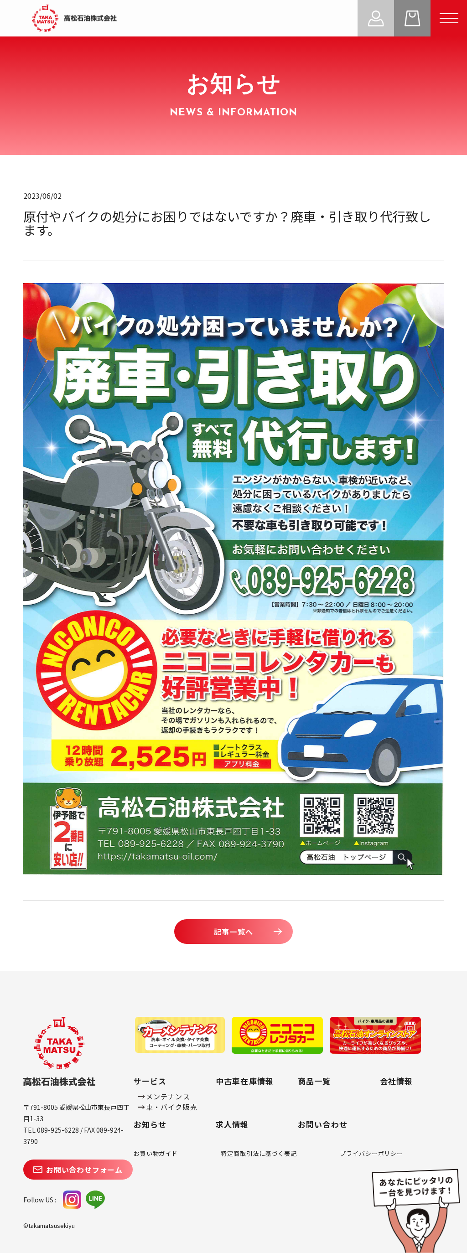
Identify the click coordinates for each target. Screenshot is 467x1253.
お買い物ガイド (156, 1153)
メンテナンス (168, 1096)
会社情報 (396, 1081)
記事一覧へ (233, 931)
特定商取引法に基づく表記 (259, 1153)
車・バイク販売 (171, 1107)
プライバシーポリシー (371, 1153)
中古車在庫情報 (245, 1081)
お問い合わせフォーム (84, 1169)
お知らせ (150, 1124)
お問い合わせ (323, 1124)
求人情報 (232, 1124)
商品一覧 (314, 1081)
